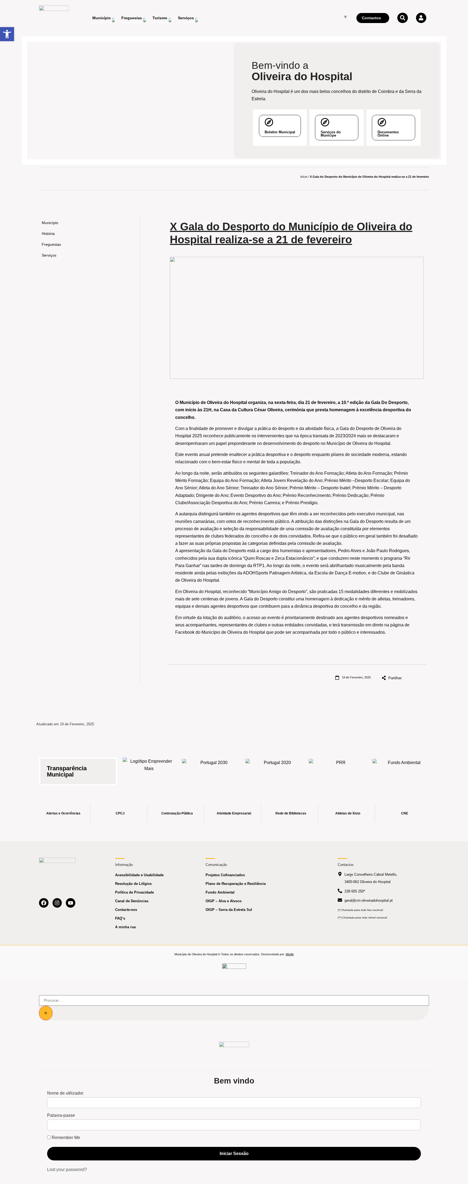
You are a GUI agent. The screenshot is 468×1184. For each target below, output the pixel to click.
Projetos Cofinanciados (225, 875)
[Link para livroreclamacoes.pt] (234, 968)
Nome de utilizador (65, 1093)
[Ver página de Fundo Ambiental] (402, 768)
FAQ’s (120, 918)
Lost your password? (67, 1169)
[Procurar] (46, 1013)
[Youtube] (70, 903)
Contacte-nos (126, 910)
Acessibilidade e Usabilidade (139, 875)
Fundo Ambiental (220, 892)
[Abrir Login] (421, 18)
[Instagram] (57, 903)
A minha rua (125, 927)
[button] (7, 34)
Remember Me (65, 1138)
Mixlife (290, 954)
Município (50, 223)
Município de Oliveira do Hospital (233, 632)
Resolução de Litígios (133, 884)
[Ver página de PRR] (338, 768)
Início (303, 176)
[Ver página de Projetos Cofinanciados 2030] (212, 768)
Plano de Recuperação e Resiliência (236, 884)
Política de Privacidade (134, 892)
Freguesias (51, 244)
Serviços (49, 255)
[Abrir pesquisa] (402, 18)
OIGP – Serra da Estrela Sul (229, 910)
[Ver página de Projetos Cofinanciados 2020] (275, 768)
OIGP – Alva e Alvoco (224, 901)
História (48, 233)
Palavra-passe (61, 1115)
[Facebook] (43, 903)
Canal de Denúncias (131, 901)
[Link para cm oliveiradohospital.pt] (54, 18)
